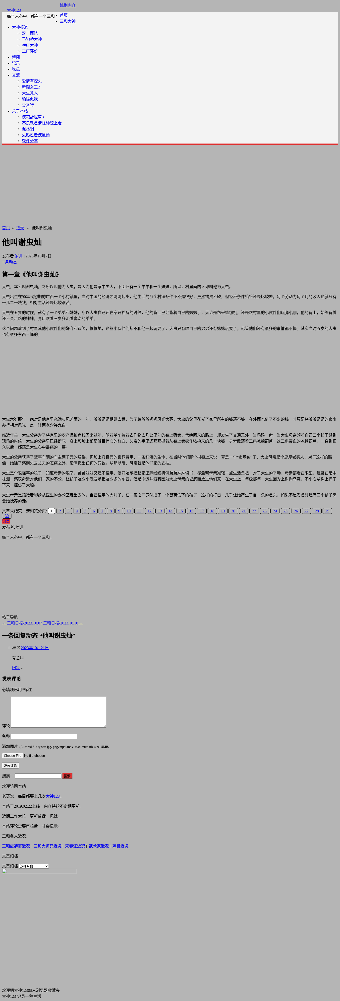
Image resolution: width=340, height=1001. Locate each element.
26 (296, 511)
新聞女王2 (31, 87)
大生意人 (30, 93)
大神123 (14, 10)
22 (254, 511)
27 (306, 511)
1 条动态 (9, 262)
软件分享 (30, 141)
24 (275, 511)
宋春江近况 (75, 846)
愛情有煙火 (32, 81)
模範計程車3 (33, 117)
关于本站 (20, 111)
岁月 (19, 256)
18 (212, 511)
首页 (64, 15)
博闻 (16, 57)
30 (7, 516)
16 (191, 511)
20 (233, 511)
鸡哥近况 (120, 846)
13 (160, 511)
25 (285, 511)
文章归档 (10, 866)
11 (139, 511)
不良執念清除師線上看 (42, 123)
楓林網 (28, 129)
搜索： (8, 776)
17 (202, 511)
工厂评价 (30, 51)
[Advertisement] (170, 184)
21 (244, 511)
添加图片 (55, 746)
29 (327, 511)
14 (170, 511)
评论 (6, 726)
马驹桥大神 (32, 39)
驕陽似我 (30, 99)
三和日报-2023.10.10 (63, 623)
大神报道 (20, 27)
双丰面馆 (30, 33)
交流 (16, 75)
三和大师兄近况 (47, 846)
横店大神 (30, 45)
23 (265, 511)
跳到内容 (68, 5)
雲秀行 (28, 105)
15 (181, 511)
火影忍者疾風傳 (36, 135)
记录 (16, 63)
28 (317, 511)
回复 (16, 668)
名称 (6, 736)
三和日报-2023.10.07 (22, 623)
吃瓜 (16, 69)
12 (150, 511)
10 (129, 511)
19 (223, 511)
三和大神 (68, 21)
